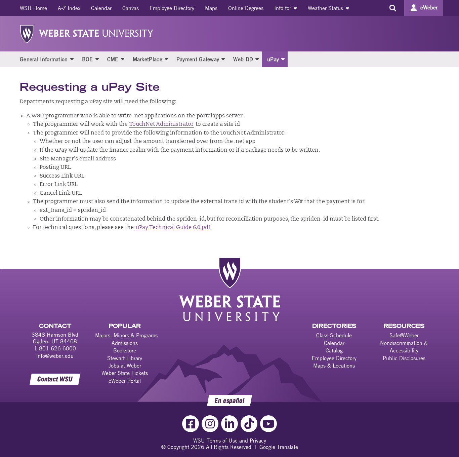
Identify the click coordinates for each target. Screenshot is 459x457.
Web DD (243, 59)
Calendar (101, 8)
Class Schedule (334, 335)
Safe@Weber (404, 335)
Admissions (125, 343)
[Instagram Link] (210, 423)
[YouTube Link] (268, 423)
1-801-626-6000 (55, 348)
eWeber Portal (125, 380)
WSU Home (33, 8)
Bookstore (124, 350)
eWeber (428, 7)
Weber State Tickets (124, 373)
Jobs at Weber (125, 365)
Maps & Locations (334, 365)
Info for (283, 8)
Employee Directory (172, 8)
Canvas (130, 8)
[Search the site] (392, 8)
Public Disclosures (404, 358)
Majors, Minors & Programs (126, 335)
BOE (87, 59)
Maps (211, 8)
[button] (72, 59)
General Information (44, 59)
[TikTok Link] (249, 423)
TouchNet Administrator (161, 124)
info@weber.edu (55, 355)
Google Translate (278, 447)
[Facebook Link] (190, 423)
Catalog (334, 350)
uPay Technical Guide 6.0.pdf (173, 227)
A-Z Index (69, 8)
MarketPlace (147, 59)
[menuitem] (33, 8)
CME (113, 59)
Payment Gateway (197, 59)
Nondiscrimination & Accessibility (404, 347)
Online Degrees (245, 8)
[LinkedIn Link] (229, 423)
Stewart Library (124, 358)
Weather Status (326, 8)
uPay (273, 59)
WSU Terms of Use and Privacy (229, 440)
